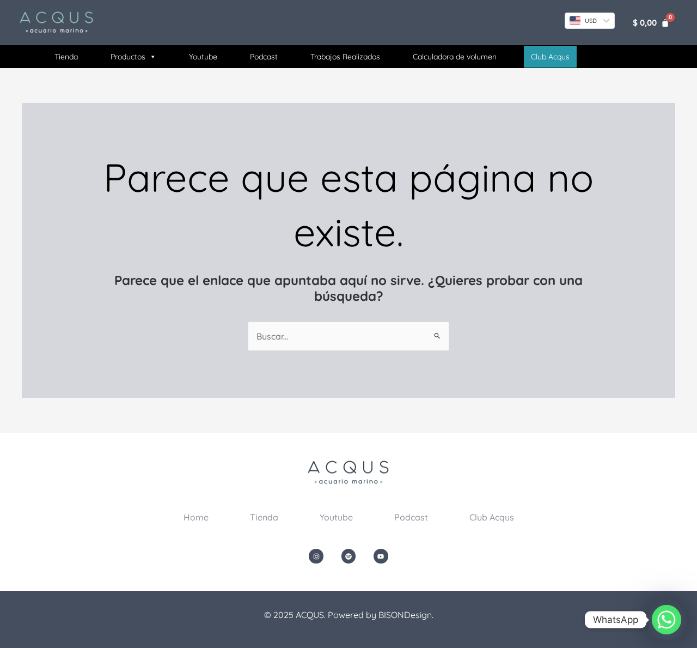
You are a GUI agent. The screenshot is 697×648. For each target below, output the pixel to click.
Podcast (264, 57)
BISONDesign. (405, 614)
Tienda (66, 57)
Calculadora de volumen (455, 57)
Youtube (203, 57)
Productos (128, 57)
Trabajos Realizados (345, 57)
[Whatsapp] (666, 619)
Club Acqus (491, 517)
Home (196, 517)
